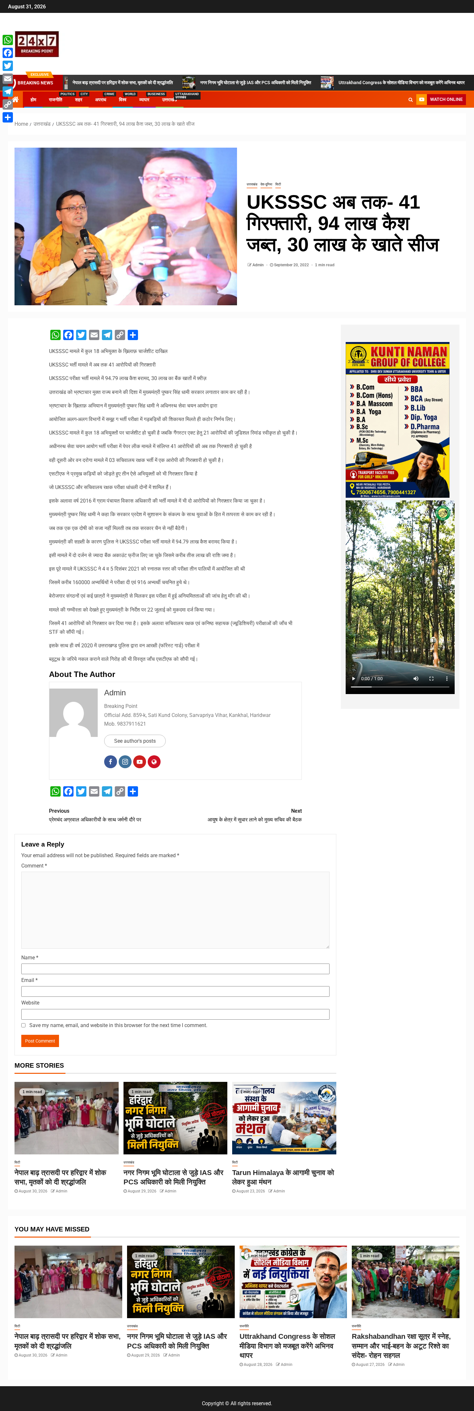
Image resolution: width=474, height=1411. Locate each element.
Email (29, 980)
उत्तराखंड (169, 99)
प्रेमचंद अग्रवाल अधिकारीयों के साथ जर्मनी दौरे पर (95, 815)
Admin (258, 265)
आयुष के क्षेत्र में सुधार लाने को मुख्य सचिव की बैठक (255, 815)
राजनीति (55, 99)
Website (30, 1003)
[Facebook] (7, 52)
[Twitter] (7, 65)
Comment (34, 866)
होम (33, 99)
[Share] (7, 117)
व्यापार (144, 99)
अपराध (100, 99)
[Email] (7, 78)
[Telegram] (7, 91)
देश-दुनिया (266, 184)
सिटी (278, 184)
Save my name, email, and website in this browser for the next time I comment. (118, 1025)
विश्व (122, 99)
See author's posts (135, 741)
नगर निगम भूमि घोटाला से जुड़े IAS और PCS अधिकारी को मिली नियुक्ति (193, 82)
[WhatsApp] (7, 40)
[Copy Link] (7, 104)
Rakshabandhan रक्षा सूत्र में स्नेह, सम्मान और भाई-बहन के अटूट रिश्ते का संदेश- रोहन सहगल (401, 1345)
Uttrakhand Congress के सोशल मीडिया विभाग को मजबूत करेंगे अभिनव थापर (339, 82)
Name (29, 958)
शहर (78, 99)
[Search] (411, 99)
